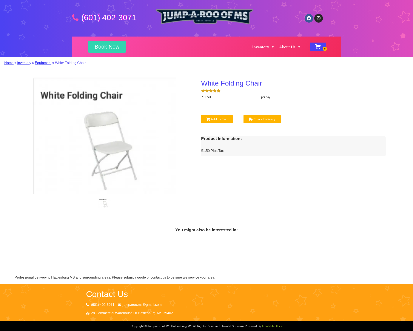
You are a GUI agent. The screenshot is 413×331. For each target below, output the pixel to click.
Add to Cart (219, 119)
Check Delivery (264, 119)
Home (9, 63)
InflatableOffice (272, 326)
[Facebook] (309, 18)
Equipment (43, 63)
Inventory (260, 46)
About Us (287, 46)
